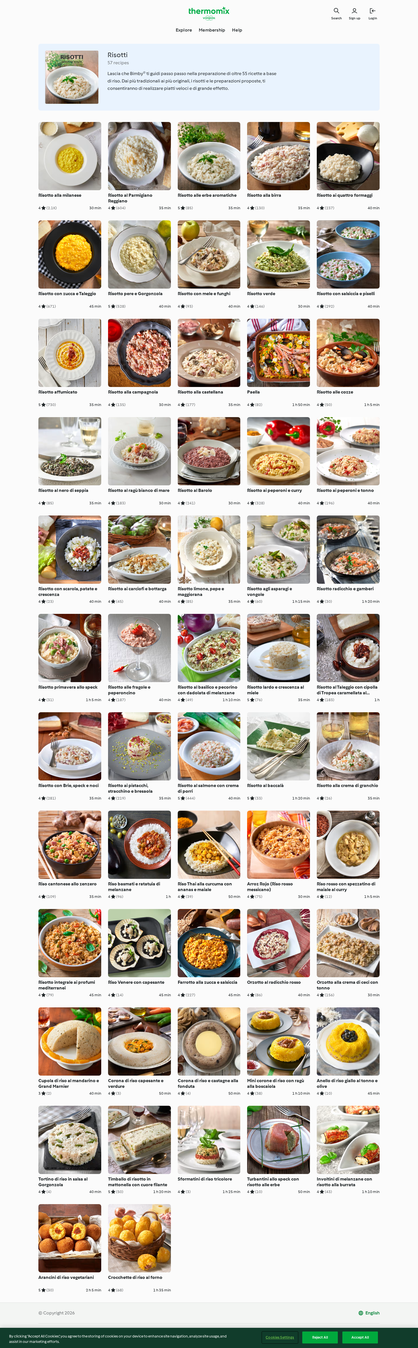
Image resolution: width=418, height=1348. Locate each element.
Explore (184, 30)
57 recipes (118, 62)
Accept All (360, 1337)
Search (336, 18)
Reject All (320, 1337)
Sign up (354, 18)
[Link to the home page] (209, 13)
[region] (209, 1338)
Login (373, 18)
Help (237, 30)
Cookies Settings (280, 1337)
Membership (212, 30)
